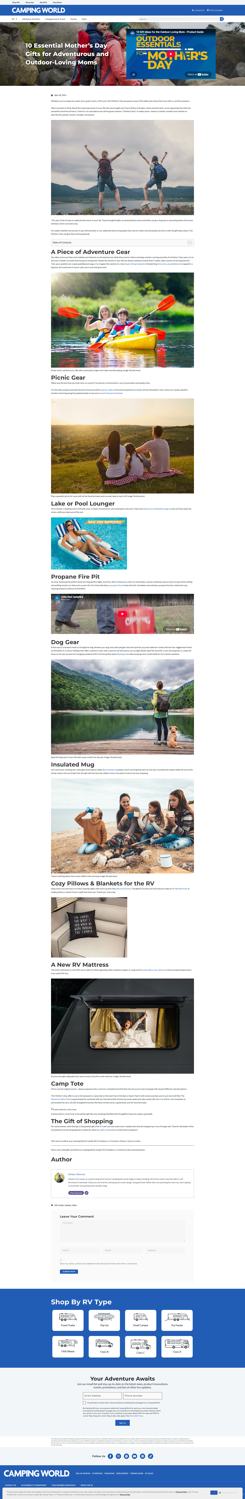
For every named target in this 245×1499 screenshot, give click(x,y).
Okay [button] (214, 1492)
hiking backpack (138, 264)
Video (74, 1205)
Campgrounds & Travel (55, 19)
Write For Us (87, 1485)
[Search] (222, 19)
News (84, 19)
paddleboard (175, 264)
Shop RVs (16, 2)
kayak (127, 264)
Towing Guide (136, 1473)
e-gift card (103, 1130)
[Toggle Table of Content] (188, 243)
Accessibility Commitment (33, 1485)
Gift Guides (59, 1205)
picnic (104, 390)
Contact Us (10, 1485)
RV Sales (149, 1473)
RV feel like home (179, 888)
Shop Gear (30, 2)
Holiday (68, 1205)
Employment (122, 1473)
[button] (227, 1493)
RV (13, 19)
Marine (73, 19)
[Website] (86, 1193)
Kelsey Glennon (76, 1174)
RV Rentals (97, 1473)
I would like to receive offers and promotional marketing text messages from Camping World (123, 1403)
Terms (132, 1416)
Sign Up (122, 1423)
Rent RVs (43, 2)
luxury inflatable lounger (158, 508)
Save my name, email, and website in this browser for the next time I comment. (98, 1263)
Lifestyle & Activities (31, 19)
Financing (109, 1473)
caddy (110, 390)
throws (128, 888)
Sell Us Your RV (83, 1473)
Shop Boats (57, 2)
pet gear (122, 654)
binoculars (162, 264)
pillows (119, 888)
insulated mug (112, 769)
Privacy (140, 1416)
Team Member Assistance (64, 1485)
